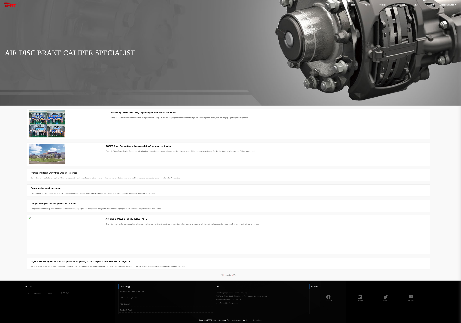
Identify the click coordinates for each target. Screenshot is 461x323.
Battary (50, 293)
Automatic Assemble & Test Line (132, 292)
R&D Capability (125, 304)
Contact (430, 5)
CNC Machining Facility (128, 298)
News (416, 5)
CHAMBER (65, 293)
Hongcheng (257, 320)
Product (382, 5)
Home (354, 5)
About (367, 5)
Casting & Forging (126, 310)
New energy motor (34, 293)
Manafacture (399, 5)
